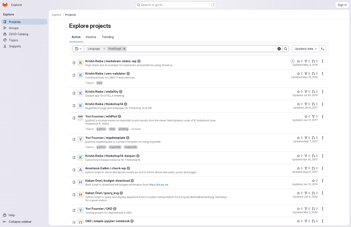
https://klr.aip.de (158, 184)
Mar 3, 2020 (311, 212)
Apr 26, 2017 (310, 159)
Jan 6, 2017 (311, 107)
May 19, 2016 (310, 77)
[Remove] (124, 48)
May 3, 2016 (310, 64)
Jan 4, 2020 (311, 196)
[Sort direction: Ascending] (322, 49)
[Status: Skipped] (292, 61)
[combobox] (305, 49)
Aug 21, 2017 (310, 171)
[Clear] (279, 48)
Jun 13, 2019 (310, 184)
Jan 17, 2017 (310, 120)
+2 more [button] (136, 128)
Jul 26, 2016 (311, 95)
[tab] (76, 37)
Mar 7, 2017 (311, 141)
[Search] (285, 49)
